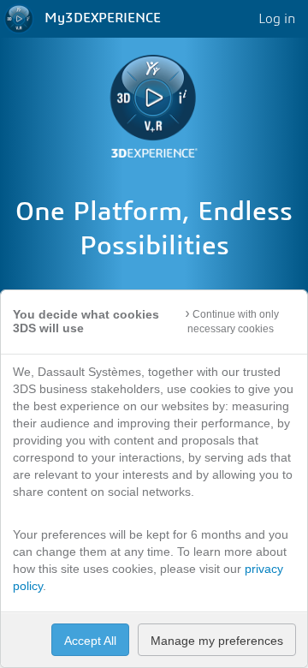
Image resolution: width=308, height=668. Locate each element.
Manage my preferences (217, 640)
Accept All (90, 640)
